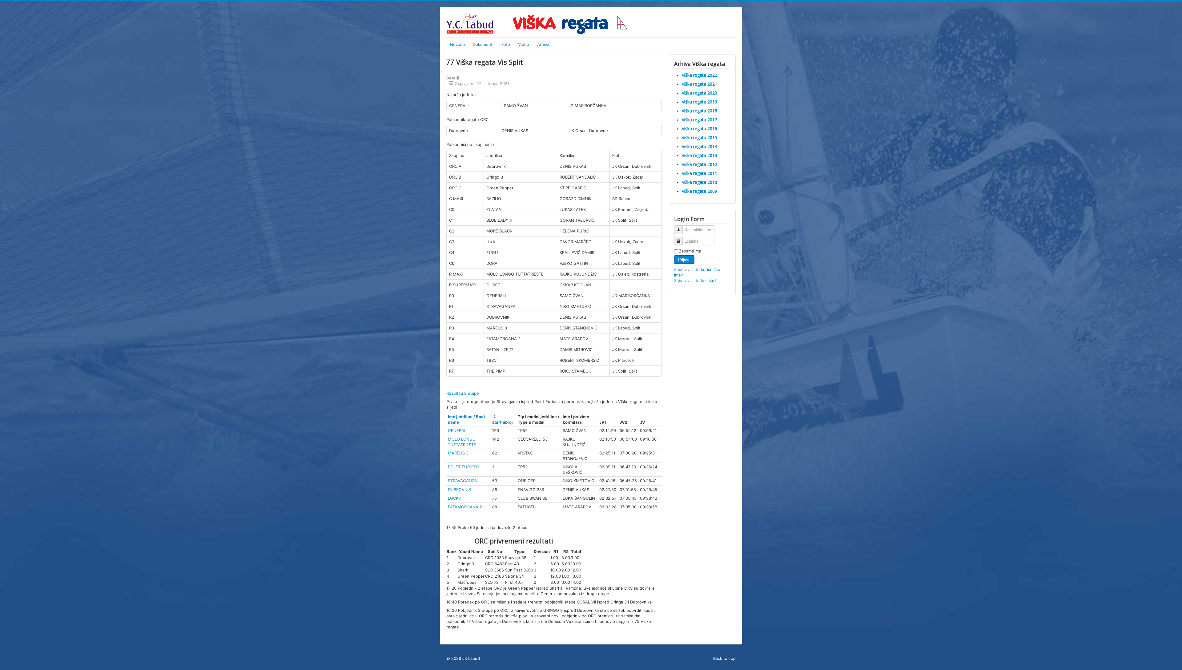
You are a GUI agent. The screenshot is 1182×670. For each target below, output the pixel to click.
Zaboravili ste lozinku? (695, 280)
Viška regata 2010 (699, 182)
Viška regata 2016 (699, 128)
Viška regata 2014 (699, 146)
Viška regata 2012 (699, 164)
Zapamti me (690, 250)
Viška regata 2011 (699, 173)
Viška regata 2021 (699, 84)
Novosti (457, 44)
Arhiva (543, 44)
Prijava (684, 259)
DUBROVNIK (459, 489)
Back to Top (724, 658)
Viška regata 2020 (699, 93)
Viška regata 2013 (699, 155)
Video (523, 44)
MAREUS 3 (458, 452)
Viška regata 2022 (699, 75)
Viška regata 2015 (699, 137)
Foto (505, 44)
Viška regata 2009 (699, 191)
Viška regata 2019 (699, 102)
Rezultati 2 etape (462, 393)
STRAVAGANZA (462, 480)
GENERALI (457, 430)
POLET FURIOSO (463, 466)
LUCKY (454, 498)
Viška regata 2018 (699, 111)
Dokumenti (483, 44)
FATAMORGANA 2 (465, 506)
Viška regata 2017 (699, 120)
